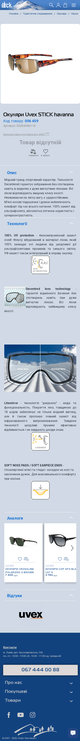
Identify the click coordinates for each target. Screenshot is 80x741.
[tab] (40, 173)
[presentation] (72, 547)
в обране (45, 155)
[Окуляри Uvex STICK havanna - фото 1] (40, 64)
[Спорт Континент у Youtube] (20, 715)
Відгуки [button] (14, 595)
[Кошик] (65, 6)
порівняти (33, 155)
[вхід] (58, 6)
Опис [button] (12, 172)
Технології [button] (17, 223)
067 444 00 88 (40, 670)
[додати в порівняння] (26, 559)
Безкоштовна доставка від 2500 (26, 134)
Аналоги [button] (15, 518)
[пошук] (51, 6)
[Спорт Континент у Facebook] (8, 715)
